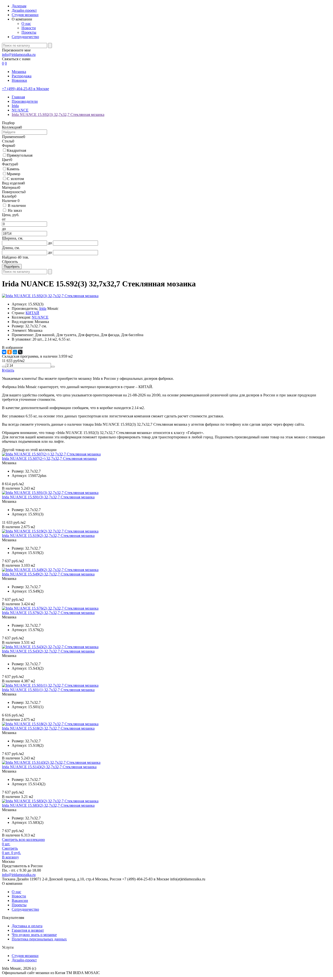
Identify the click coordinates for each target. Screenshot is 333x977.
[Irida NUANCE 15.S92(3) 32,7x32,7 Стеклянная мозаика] (50, 296)
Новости (28, 28)
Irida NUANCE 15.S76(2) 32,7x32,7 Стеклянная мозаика (48, 613)
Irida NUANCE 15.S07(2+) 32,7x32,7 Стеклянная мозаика (49, 458)
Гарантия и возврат (28, 930)
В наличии (17, 205)
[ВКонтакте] (4, 352)
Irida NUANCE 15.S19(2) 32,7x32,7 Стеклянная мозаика (48, 536)
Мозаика (19, 72)
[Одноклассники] (9, 352)
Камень (13, 169)
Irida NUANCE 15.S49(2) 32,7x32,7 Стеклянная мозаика (48, 574)
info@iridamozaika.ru (19, 54)
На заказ (15, 210)
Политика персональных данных (39, 939)
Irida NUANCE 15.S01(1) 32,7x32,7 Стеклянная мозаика (48, 690)
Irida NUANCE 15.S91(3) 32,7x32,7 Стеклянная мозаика (48, 497)
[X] (20, 352)
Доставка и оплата (27, 926)
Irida (42, 308)
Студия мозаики (25, 15)
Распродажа (21, 76)
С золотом (15, 179)
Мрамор (13, 174)
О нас (26, 23)
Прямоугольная (19, 155)
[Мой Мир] (15, 352)
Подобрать (12, 266)
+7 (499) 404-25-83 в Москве (25, 89)
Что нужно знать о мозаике (34, 935)
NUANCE (40, 317)
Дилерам (19, 6)
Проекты (28, 32)
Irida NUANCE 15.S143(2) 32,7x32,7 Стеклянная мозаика (49, 767)
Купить (8, 370)
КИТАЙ (32, 313)
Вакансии (20, 900)
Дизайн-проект (24, 10)
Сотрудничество (25, 37)
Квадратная (16, 150)
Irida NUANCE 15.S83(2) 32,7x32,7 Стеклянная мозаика (48, 805)
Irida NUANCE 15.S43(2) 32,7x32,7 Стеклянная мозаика (48, 651)
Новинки (19, 80)
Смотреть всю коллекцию (23, 839)
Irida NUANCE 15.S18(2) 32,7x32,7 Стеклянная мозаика (48, 728)
